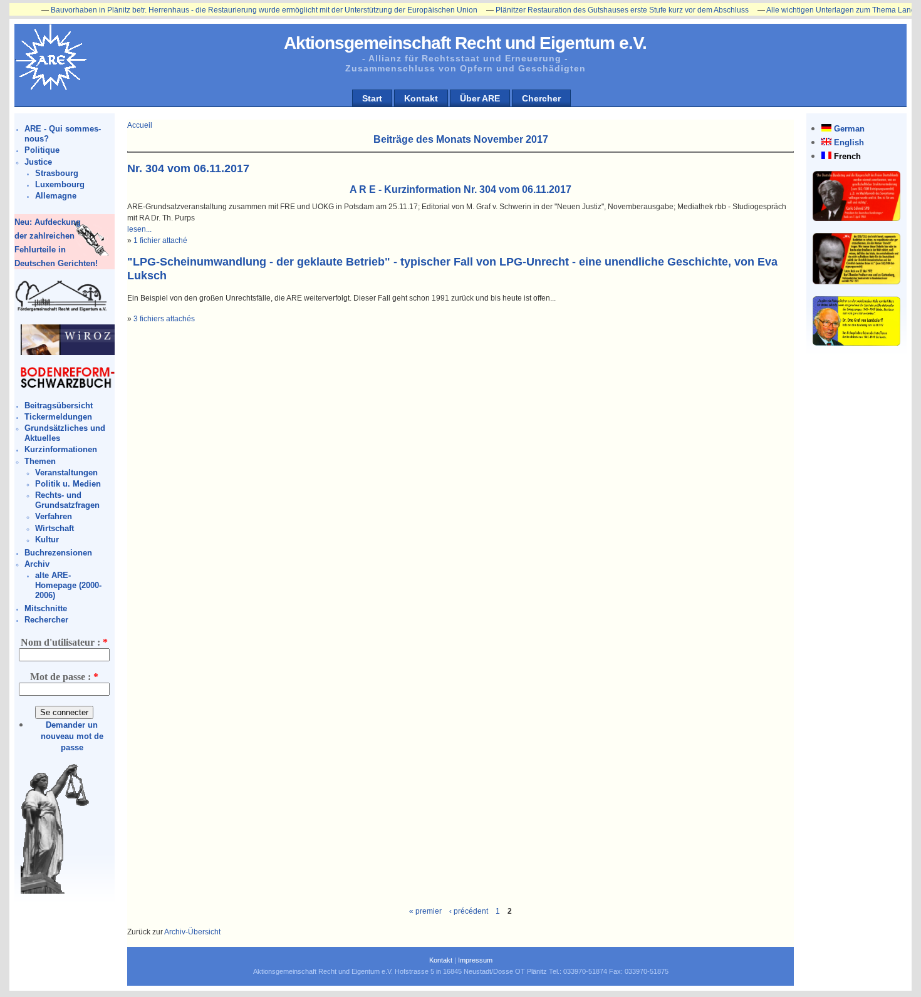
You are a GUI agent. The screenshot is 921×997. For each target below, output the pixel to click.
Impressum (475, 960)
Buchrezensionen (58, 552)
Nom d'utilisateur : (64, 642)
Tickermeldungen (58, 416)
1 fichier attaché (160, 240)
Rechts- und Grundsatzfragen (67, 500)
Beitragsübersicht (58, 405)
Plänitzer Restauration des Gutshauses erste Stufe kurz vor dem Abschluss (597, 10)
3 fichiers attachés (164, 318)
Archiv (36, 564)
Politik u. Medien (68, 483)
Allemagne (55, 195)
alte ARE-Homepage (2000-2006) (68, 585)
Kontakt (421, 98)
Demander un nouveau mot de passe (72, 736)
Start (372, 98)
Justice (38, 162)
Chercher (541, 98)
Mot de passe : (64, 676)
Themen (40, 461)
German (849, 128)
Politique (42, 150)
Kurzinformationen (60, 449)
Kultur (47, 539)
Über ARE (480, 98)
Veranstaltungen (66, 472)
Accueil (139, 125)
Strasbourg (56, 173)
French (847, 156)
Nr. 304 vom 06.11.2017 (188, 168)
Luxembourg (60, 184)
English (849, 142)
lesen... (139, 229)
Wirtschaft (54, 528)
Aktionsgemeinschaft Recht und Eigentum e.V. (465, 43)
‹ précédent (468, 911)
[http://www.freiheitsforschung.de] (61, 309)
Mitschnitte (45, 608)
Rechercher (46, 619)
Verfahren (53, 516)
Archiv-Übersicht (192, 931)
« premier (425, 911)
